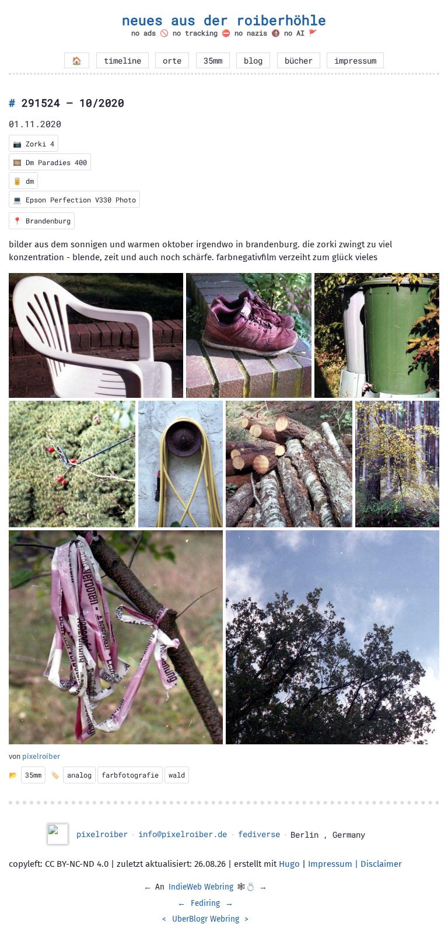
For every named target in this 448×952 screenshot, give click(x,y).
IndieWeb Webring (201, 887)
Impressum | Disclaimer (355, 864)
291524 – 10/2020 (73, 103)
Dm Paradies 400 (56, 162)
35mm (213, 60)
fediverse (259, 834)
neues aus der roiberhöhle (224, 20)
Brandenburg (48, 220)
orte (172, 60)
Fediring (205, 903)
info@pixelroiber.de (182, 834)
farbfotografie (130, 774)
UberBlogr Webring (205, 919)
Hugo (289, 864)
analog (79, 774)
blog (253, 60)
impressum (355, 60)
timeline (122, 60)
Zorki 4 (40, 143)
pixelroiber (41, 756)
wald (177, 774)
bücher (299, 60)
